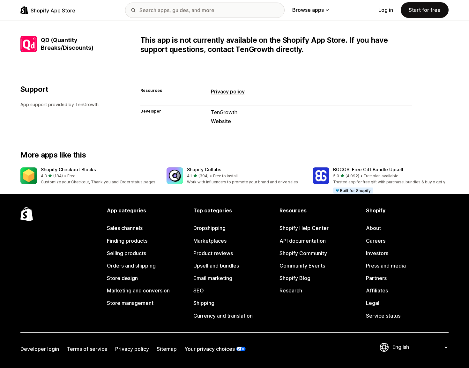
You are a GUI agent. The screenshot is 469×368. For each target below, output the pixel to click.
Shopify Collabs (204, 169)
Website (221, 121)
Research (290, 290)
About (373, 228)
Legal (372, 303)
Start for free (425, 10)
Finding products (127, 241)
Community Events (302, 265)
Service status (383, 316)
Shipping (203, 303)
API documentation (302, 241)
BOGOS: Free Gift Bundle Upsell (368, 169)
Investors (377, 253)
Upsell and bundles (216, 265)
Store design (122, 278)
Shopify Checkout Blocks (68, 169)
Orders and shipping (131, 265)
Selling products (126, 253)
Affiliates (377, 290)
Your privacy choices (209, 349)
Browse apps (308, 10)
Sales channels (125, 228)
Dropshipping (209, 228)
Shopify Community (303, 253)
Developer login (39, 349)
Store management (130, 303)
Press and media (386, 265)
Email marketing (212, 278)
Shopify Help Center (304, 228)
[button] (88, 176)
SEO (198, 290)
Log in (385, 10)
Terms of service (87, 349)
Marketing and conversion (138, 290)
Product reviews (213, 253)
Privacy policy (228, 91)
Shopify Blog (294, 278)
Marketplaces (210, 241)
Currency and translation (223, 316)
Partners (376, 278)
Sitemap (167, 349)
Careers (375, 241)
